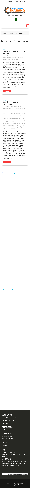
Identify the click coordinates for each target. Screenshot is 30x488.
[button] (27, 25)
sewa (4, 49)
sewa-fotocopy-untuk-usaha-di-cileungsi (13, 121)
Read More (7, 91)
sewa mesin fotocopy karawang (17, 120)
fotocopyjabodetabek (8, 108)
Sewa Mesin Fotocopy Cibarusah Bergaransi (14, 52)
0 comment (12, 128)
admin (7, 56)
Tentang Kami (5, 445)
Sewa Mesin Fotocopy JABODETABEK (10, 103)
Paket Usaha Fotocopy (7, 440)
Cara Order (4, 429)
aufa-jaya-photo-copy (16, 106)
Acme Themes (18, 485)
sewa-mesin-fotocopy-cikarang (16, 125)
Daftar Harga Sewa (6, 426)
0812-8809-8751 (9, 420)
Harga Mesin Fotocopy (7, 427)
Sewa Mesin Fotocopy (16, 56)
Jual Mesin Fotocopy (7, 436)
